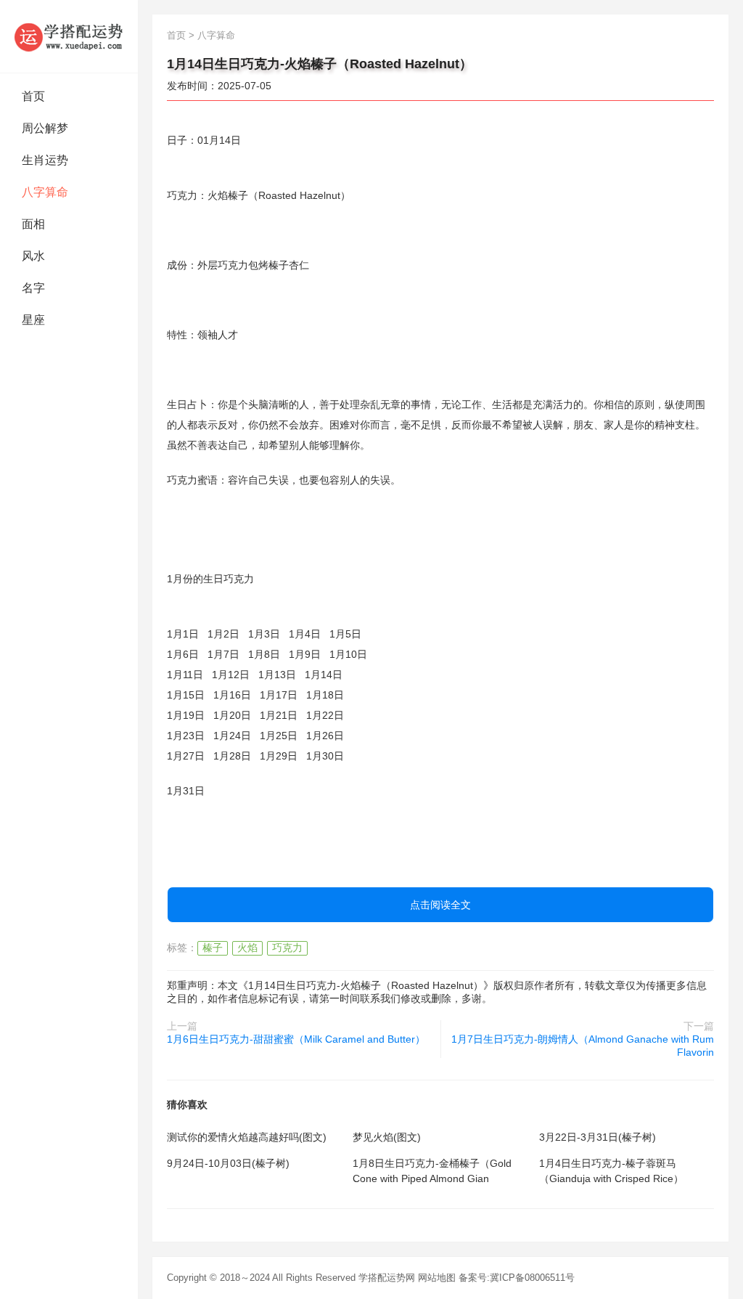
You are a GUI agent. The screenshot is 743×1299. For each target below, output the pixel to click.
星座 (33, 320)
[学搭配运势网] (69, 36)
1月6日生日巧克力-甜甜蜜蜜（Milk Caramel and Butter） (296, 1039)
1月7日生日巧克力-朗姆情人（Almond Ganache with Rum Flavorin (582, 1045)
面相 (33, 224)
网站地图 (437, 1277)
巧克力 (287, 947)
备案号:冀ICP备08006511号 (517, 1277)
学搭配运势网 (386, 1277)
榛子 (212, 947)
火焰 (247, 947)
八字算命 (45, 192)
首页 (33, 96)
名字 (33, 288)
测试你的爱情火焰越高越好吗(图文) (247, 1137)
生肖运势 (45, 160)
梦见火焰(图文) (387, 1137)
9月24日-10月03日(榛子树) (228, 1163)
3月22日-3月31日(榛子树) (597, 1137)
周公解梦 (45, 128)
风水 (33, 256)
